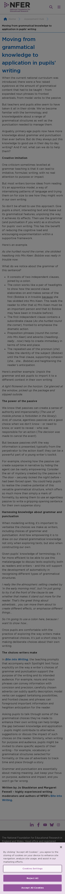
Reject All (32, 878)
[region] (32, 868)
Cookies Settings (32, 868)
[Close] (61, 847)
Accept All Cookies (32, 887)
